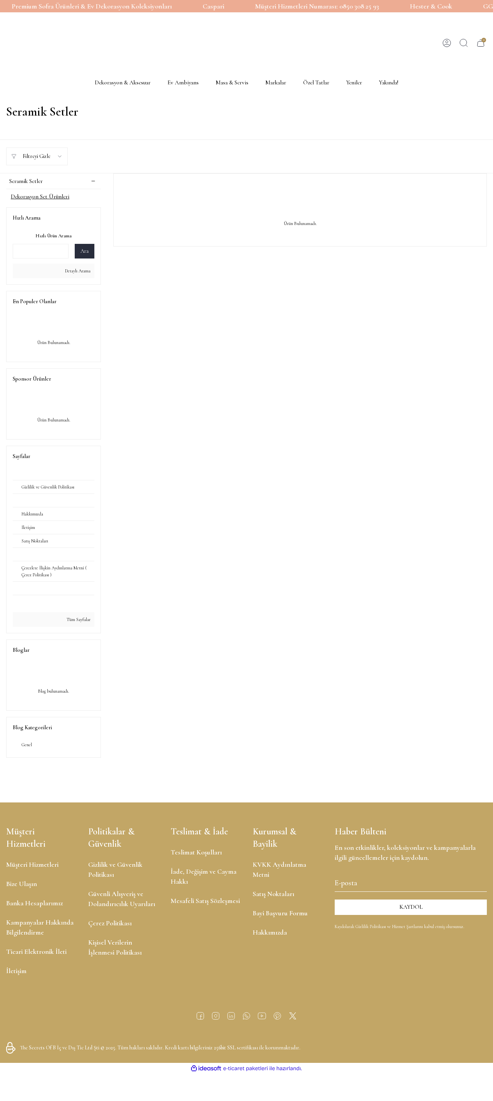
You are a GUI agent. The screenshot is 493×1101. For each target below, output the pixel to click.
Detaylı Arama (77, 271)
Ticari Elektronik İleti (36, 951)
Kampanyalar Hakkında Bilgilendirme (40, 927)
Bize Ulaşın (21, 883)
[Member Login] (447, 43)
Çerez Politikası (110, 923)
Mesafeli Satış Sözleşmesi (205, 900)
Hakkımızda (270, 932)
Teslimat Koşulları (196, 852)
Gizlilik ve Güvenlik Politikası (115, 869)
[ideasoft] (206, 1068)
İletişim (16, 971)
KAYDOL (411, 906)
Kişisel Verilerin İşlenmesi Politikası (115, 947)
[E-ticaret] (245, 1068)
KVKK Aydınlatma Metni (279, 869)
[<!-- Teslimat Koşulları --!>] (53, 588)
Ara (84, 251)
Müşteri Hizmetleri (32, 864)
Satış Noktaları (273, 894)
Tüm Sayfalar (78, 619)
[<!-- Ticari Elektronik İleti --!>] (53, 601)
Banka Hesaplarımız (34, 903)
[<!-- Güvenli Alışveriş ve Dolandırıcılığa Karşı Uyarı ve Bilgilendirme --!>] (53, 554)
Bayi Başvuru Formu (280, 913)
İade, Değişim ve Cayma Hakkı (203, 876)
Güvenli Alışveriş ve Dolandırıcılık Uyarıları (121, 899)
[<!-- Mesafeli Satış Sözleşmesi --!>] (53, 473)
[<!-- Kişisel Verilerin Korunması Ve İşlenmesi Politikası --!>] (53, 500)
